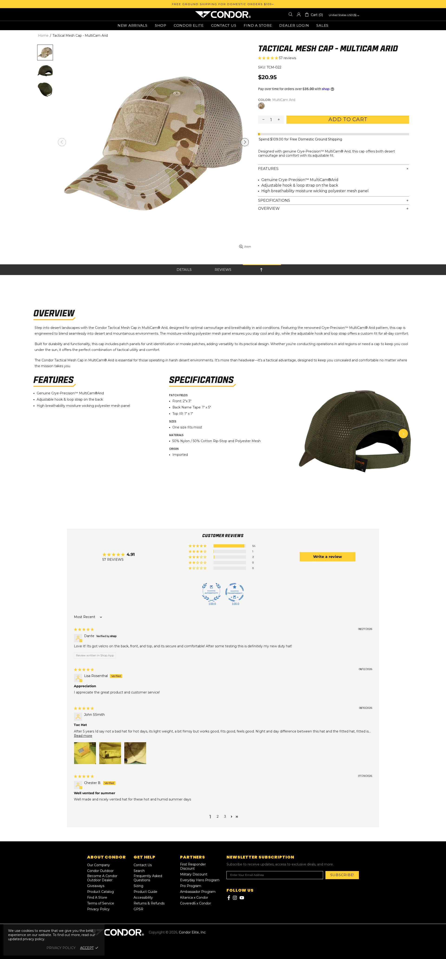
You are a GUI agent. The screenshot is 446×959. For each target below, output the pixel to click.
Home (43, 35)
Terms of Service (100, 903)
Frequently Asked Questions (148, 878)
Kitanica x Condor (194, 897)
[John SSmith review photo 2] (110, 753)
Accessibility (143, 897)
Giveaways (95, 886)
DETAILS (184, 269)
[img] (84, 629)
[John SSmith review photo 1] (85, 753)
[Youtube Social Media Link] (241, 897)
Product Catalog (100, 892)
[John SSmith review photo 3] (135, 753)
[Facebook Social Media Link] (228, 897)
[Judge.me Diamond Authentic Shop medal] (211, 592)
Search (139, 871)
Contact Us (143, 865)
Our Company (98, 865)
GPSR (138, 909)
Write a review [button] (327, 556)
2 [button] (218, 816)
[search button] (290, 14)
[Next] (403, 433)
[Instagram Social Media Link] (235, 897)
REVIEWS (223, 269)
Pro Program (190, 886)
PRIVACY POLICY (60, 948)
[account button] (298, 14)
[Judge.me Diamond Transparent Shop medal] (234, 592)
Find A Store (97, 897)
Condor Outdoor (100, 871)
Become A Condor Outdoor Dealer (102, 878)
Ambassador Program (198, 892)
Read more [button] (83, 736)
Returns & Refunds (149, 903)
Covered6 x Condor (195, 903)
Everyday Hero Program (200, 880)
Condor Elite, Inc (223, 14)
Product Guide (145, 892)
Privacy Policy (98, 909)
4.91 (131, 554)
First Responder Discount (193, 866)
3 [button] (225, 816)
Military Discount (193, 874)
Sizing (138, 886)
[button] (268, 58)
